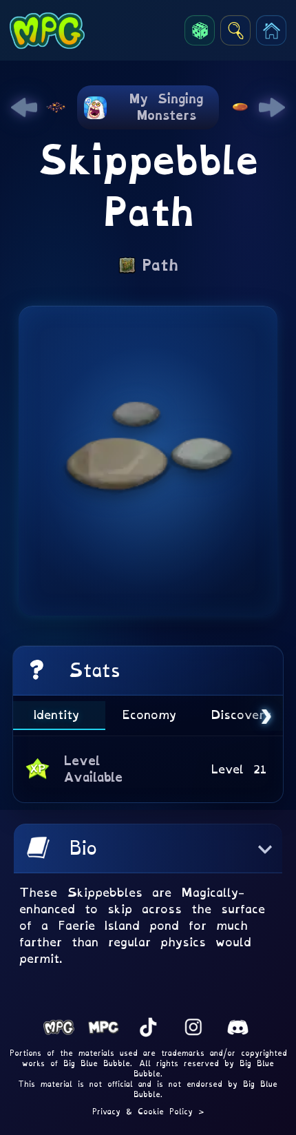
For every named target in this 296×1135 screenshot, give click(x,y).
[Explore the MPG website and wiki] (235, 30)
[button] (148, 848)
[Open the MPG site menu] (271, 30)
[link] (24, 107)
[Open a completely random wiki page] (199, 30)
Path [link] (160, 265)
